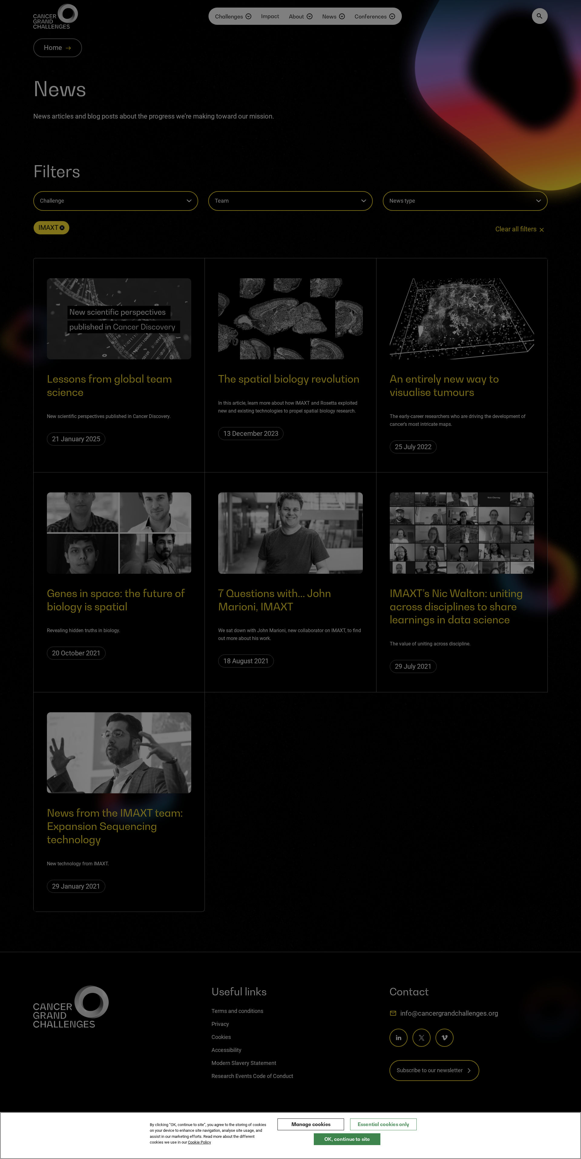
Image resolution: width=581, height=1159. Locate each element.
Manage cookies (310, 1124)
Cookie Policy (199, 1142)
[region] (290, 1135)
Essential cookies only (383, 1124)
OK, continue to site (347, 1139)
